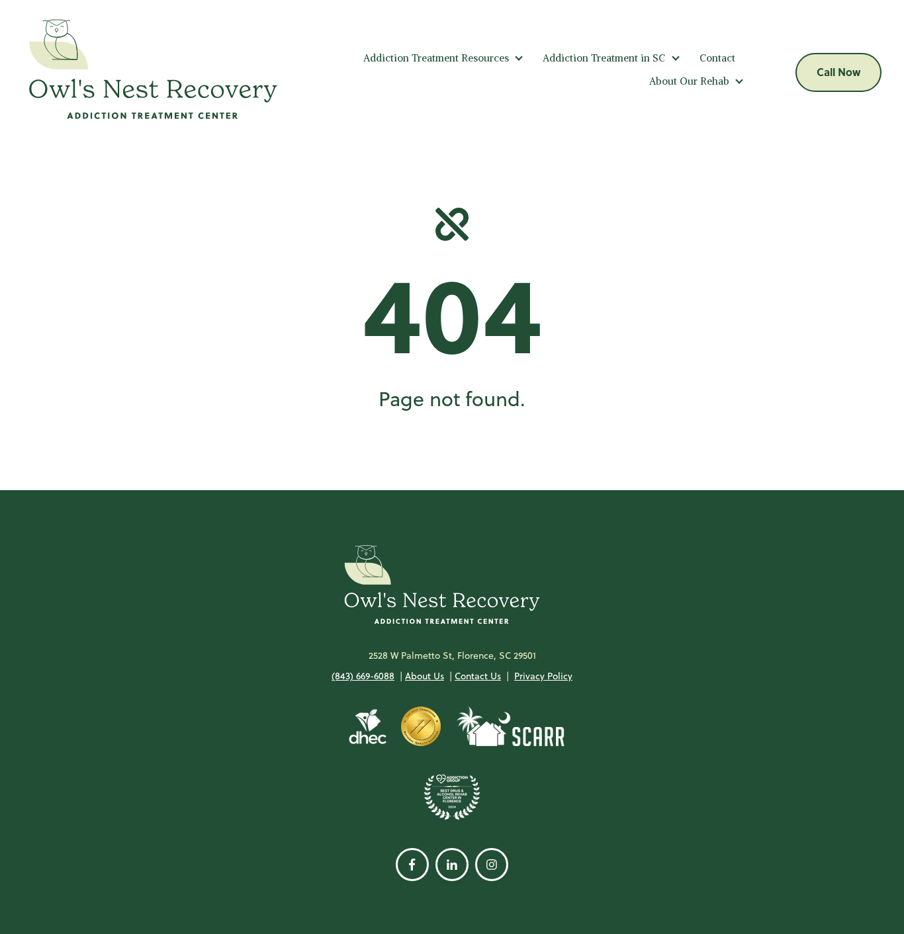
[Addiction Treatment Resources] (518, 58)
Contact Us (478, 676)
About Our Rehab (689, 81)
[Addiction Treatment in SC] (675, 58)
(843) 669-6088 (363, 676)
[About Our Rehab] (739, 81)
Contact (717, 58)
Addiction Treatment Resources (436, 58)
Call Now (838, 71)
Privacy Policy (543, 676)
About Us (424, 676)
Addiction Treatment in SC (604, 58)
